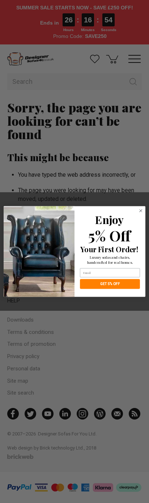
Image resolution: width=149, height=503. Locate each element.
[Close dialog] (140, 210)
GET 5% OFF (110, 284)
